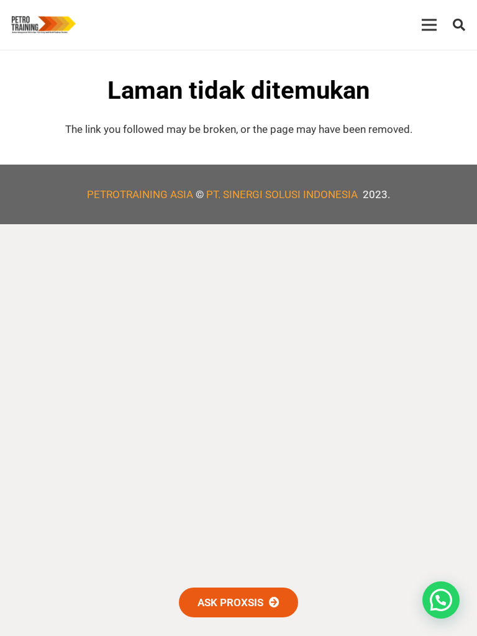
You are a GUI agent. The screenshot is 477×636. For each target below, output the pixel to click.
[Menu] (429, 24)
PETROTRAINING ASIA (140, 194)
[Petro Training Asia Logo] (43, 25)
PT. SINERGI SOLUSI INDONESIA (283, 194)
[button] (459, 25)
